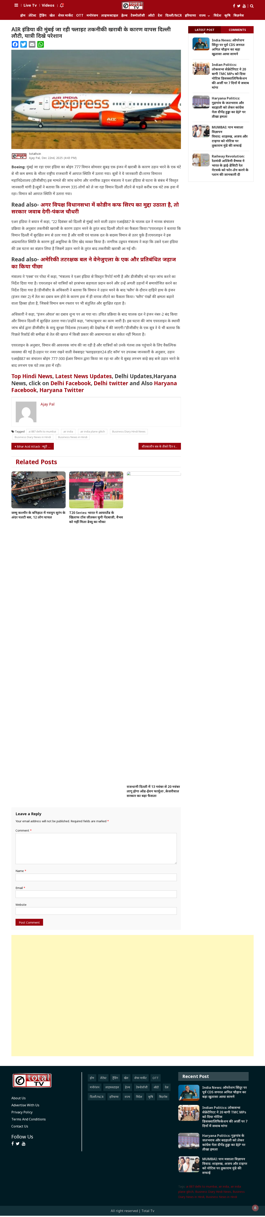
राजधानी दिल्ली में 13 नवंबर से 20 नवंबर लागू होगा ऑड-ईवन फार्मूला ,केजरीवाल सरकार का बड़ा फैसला (153, 791)
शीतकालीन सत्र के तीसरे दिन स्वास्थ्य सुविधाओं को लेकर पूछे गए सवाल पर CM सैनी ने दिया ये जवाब (161, 446)
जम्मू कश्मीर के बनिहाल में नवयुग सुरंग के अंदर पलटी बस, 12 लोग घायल (38, 514)
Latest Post (204, 30)
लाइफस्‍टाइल (109, 15)
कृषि (227, 15)
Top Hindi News (31, 376)
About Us (18, 1098)
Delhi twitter (111, 383)
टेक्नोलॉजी (138, 15)
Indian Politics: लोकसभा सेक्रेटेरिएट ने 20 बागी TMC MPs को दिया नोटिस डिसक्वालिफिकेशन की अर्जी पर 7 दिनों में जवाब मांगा (230, 76)
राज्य (202, 15)
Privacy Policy (22, 1112)
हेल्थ (124, 15)
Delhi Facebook (71, 383)
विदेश (217, 15)
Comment (24, 830)
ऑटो (151, 15)
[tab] (204, 29)
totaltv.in (35, 154)
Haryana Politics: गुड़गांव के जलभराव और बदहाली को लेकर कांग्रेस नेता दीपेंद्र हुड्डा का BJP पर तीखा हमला (229, 107)
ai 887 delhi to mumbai (42, 431)
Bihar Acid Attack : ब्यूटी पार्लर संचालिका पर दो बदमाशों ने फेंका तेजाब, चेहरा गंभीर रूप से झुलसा (35, 446)
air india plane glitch (92, 431)
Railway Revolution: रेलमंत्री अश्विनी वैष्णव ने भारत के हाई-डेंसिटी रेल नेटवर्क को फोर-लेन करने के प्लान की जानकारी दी (230, 165)
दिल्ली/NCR (173, 15)
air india (68, 431)
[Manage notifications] (255, 1208)
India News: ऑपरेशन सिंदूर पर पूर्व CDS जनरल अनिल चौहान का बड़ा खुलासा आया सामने (228, 47)
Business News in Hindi (72, 437)
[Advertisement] (132, 995)
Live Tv (30, 5)
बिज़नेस (239, 15)
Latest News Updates (83, 376)
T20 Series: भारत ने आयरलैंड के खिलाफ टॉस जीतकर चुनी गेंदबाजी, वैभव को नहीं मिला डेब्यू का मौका (96, 517)
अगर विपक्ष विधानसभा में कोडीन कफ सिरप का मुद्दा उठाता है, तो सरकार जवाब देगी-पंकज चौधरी (95, 208)
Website (21, 905)
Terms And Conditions (28, 1119)
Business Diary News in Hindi (33, 437)
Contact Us (19, 1126)
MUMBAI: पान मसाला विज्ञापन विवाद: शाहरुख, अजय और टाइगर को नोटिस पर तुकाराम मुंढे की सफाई (230, 136)
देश (160, 15)
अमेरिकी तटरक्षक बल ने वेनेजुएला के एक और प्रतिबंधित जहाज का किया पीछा (93, 263)
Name (21, 871)
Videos (48, 5)
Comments (237, 30)
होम (22, 15)
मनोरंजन (92, 15)
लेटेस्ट (32, 15)
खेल (52, 15)
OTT (79, 15)
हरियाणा (190, 15)
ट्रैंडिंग (42, 15)
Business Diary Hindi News (129, 431)
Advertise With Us (25, 1105)
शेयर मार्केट (65, 15)
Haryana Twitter (62, 390)
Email (20, 888)
